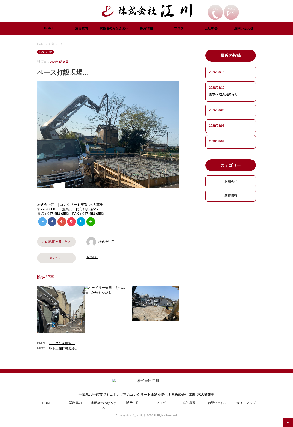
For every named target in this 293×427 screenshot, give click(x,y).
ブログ (179, 28)
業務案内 (81, 28)
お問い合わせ (244, 28)
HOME (49, 28)
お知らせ (92, 257)
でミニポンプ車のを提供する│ (146, 394)
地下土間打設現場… (63, 348)
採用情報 (146, 28)
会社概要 (211, 28)
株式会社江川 (108, 241)
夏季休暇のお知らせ (223, 94)
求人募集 (96, 205)
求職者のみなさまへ (114, 28)
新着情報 (230, 195)
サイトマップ (246, 403)
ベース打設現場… (62, 343)
